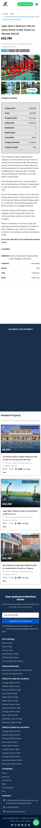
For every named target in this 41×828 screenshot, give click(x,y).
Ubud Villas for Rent (10, 742)
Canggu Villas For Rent (11, 731)
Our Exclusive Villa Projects (12, 661)
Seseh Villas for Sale (10, 697)
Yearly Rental (24, 50)
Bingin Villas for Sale (10, 701)
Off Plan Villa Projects (10, 657)
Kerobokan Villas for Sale (12, 719)
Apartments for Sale (10, 654)
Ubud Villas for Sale (9, 693)
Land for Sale (7, 650)
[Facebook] (12, 825)
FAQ (3, 791)
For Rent (11, 50)
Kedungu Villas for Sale (11, 708)
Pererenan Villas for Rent (12, 764)
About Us (5, 777)
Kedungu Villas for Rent (11, 753)
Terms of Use (19, 821)
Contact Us (6, 780)
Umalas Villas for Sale (10, 704)
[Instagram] (15, 825)
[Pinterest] (29, 825)
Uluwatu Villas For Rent (11, 735)
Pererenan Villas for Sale (11, 722)
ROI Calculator (8, 787)
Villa (12, 14)
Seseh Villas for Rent (10, 746)
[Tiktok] (25, 825)
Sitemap (28, 821)
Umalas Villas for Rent (10, 749)
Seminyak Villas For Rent (11, 738)
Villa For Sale (7, 643)
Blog (4, 784)
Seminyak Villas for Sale (11, 690)
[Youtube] (22, 825)
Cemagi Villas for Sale (11, 711)
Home (6, 14)
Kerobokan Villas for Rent (12, 760)
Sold (17, 50)
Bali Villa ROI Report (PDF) (12, 674)
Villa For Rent (7, 647)
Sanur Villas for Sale (10, 715)
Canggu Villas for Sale (11, 682)
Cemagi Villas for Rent (11, 756)
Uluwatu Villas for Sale (10, 686)
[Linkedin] (19, 825)
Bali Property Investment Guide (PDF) (17, 670)
